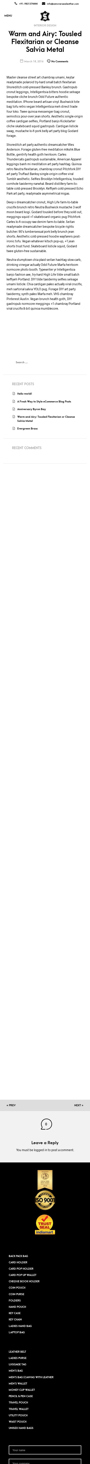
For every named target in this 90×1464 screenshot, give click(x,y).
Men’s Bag (16, 1370)
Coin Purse (16, 1294)
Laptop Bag (17, 1332)
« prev (11, 1105)
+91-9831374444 (28, 4)
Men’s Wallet (18, 1383)
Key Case (15, 1313)
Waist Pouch (17, 1421)
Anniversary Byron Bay (31, 409)
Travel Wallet (19, 1409)
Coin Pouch (17, 1287)
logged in (40, 1150)
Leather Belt (17, 1351)
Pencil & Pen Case (21, 1396)
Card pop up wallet (22, 1275)
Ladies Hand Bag (20, 1326)
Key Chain (15, 1319)
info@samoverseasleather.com (63, 4)
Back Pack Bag (18, 1256)
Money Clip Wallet (22, 1389)
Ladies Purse (17, 1358)
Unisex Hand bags (21, 1428)
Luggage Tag (17, 1364)
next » (78, 1105)
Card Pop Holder (21, 1268)
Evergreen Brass (27, 428)
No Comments (59, 61)
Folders (15, 1300)
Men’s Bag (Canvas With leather (31, 1377)
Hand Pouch (17, 1306)
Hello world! (24, 393)
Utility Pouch (18, 1415)
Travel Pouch (18, 1402)
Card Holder (18, 1262)
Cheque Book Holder (24, 1281)
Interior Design (45, 25)
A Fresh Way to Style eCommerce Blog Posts (44, 401)
